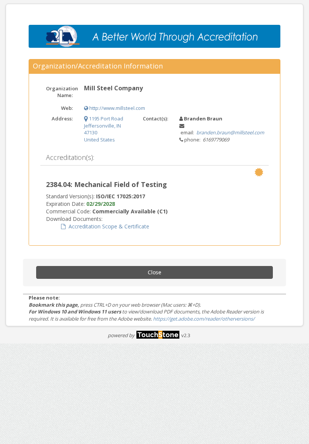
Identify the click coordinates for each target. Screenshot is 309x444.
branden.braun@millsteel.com (230, 132)
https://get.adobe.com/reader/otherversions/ (204, 318)
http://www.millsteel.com (116, 108)
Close (154, 272)
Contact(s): (155, 118)
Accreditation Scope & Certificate (107, 226)
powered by (143, 335)
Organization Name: (62, 92)
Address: (62, 118)
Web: (67, 108)
